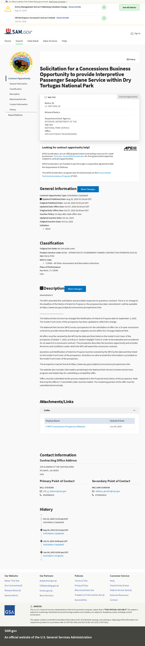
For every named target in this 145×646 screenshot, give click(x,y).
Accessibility (81, 599)
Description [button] (15, 94)
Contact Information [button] (19, 104)
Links (47, 410)
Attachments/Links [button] (18, 99)
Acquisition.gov (47, 581)
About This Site (12, 580)
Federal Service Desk (119, 590)
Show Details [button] (74, 6)
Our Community (12, 585)
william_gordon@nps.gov (108, 491)
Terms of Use (81, 580)
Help (112, 580)
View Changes (88, 189)
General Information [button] (18, 83)
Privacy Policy (81, 585)
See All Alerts (129, 7)
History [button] (13, 109)
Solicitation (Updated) (53, 533)
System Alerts (11, 595)
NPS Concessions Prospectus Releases (65, 426)
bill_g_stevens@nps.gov (54, 491)
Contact (114, 599)
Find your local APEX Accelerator (69, 156)
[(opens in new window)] (130, 150)
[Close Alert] (104, 7)
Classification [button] (16, 89)
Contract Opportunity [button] (19, 78)
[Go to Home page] (18, 32)
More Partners (47, 595)
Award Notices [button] (15, 114)
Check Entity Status (119, 585)
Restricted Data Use (84, 590)
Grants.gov (45, 590)
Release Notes (12, 590)
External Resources (119, 595)
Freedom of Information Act (88, 595)
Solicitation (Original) (53, 555)
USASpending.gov (48, 585)
